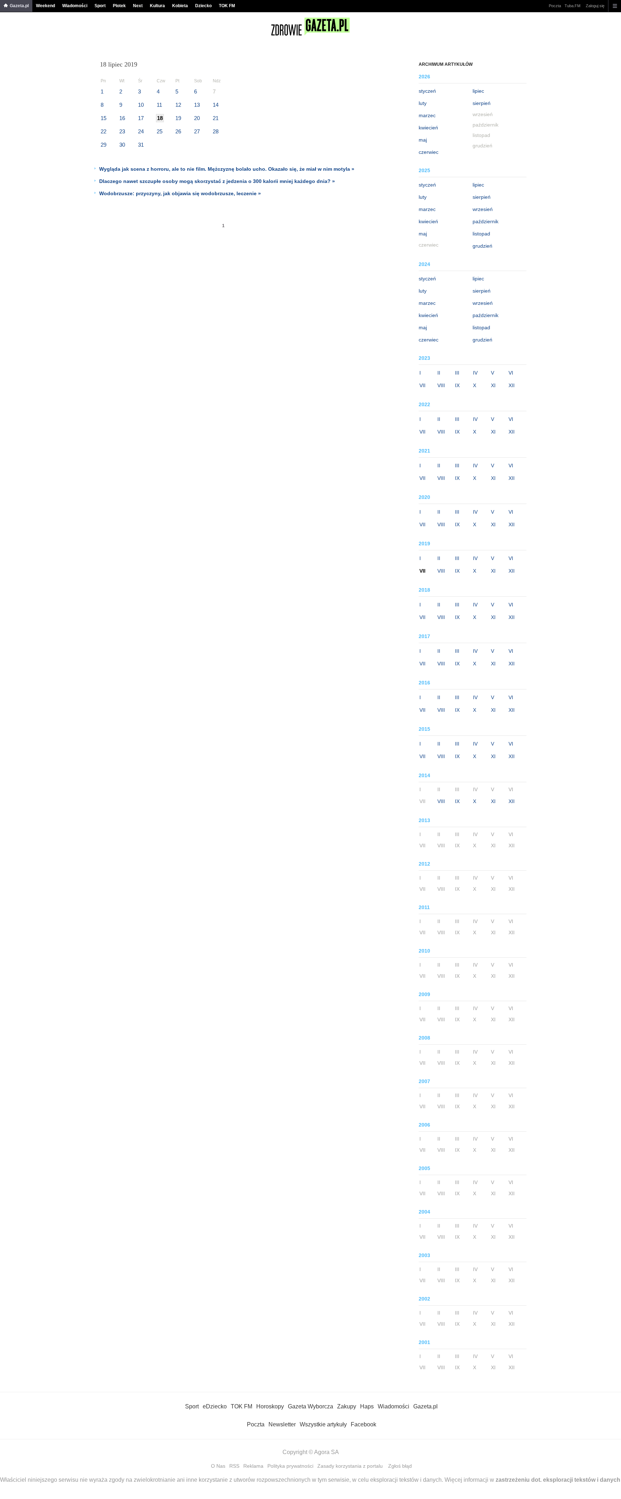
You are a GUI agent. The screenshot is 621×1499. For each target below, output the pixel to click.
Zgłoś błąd (400, 1466)
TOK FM (227, 5)
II (438, 373)
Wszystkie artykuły (323, 1424)
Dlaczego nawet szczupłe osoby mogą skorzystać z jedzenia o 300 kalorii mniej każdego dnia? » (217, 181)
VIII (441, 385)
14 (215, 105)
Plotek (119, 5)
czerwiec (428, 152)
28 (215, 131)
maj (423, 140)
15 (103, 118)
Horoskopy (270, 1406)
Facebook (363, 1424)
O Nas (218, 1466)
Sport (100, 5)
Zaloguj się (595, 6)
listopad (481, 234)
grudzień (482, 246)
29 (103, 145)
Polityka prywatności (290, 1466)
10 (141, 105)
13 (197, 105)
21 (215, 118)
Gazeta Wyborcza (310, 1406)
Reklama (253, 1466)
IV (475, 373)
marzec (427, 115)
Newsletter (282, 1424)
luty (423, 103)
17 (141, 118)
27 (197, 131)
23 (122, 131)
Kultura (157, 5)
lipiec (478, 91)
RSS (234, 1466)
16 (122, 118)
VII (422, 385)
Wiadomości (74, 5)
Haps (367, 1406)
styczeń (427, 91)
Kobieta (180, 5)
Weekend (45, 5)
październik (485, 221)
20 (197, 118)
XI (493, 385)
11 (159, 105)
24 (141, 131)
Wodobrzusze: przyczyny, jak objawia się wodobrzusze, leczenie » (180, 193)
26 (178, 131)
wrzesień (483, 209)
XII (512, 385)
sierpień (482, 103)
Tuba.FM (572, 6)
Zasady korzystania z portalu (350, 1466)
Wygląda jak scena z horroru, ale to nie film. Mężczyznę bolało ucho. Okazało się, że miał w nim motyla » (226, 169)
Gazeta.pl (19, 5)
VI (511, 373)
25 (159, 131)
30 (122, 145)
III (457, 373)
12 (178, 105)
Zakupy (346, 1406)
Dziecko (203, 5)
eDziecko (215, 1406)
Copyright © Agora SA (310, 1452)
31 (141, 145)
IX (457, 385)
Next (138, 5)
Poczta (555, 6)
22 (103, 131)
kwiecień (428, 127)
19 (178, 118)
